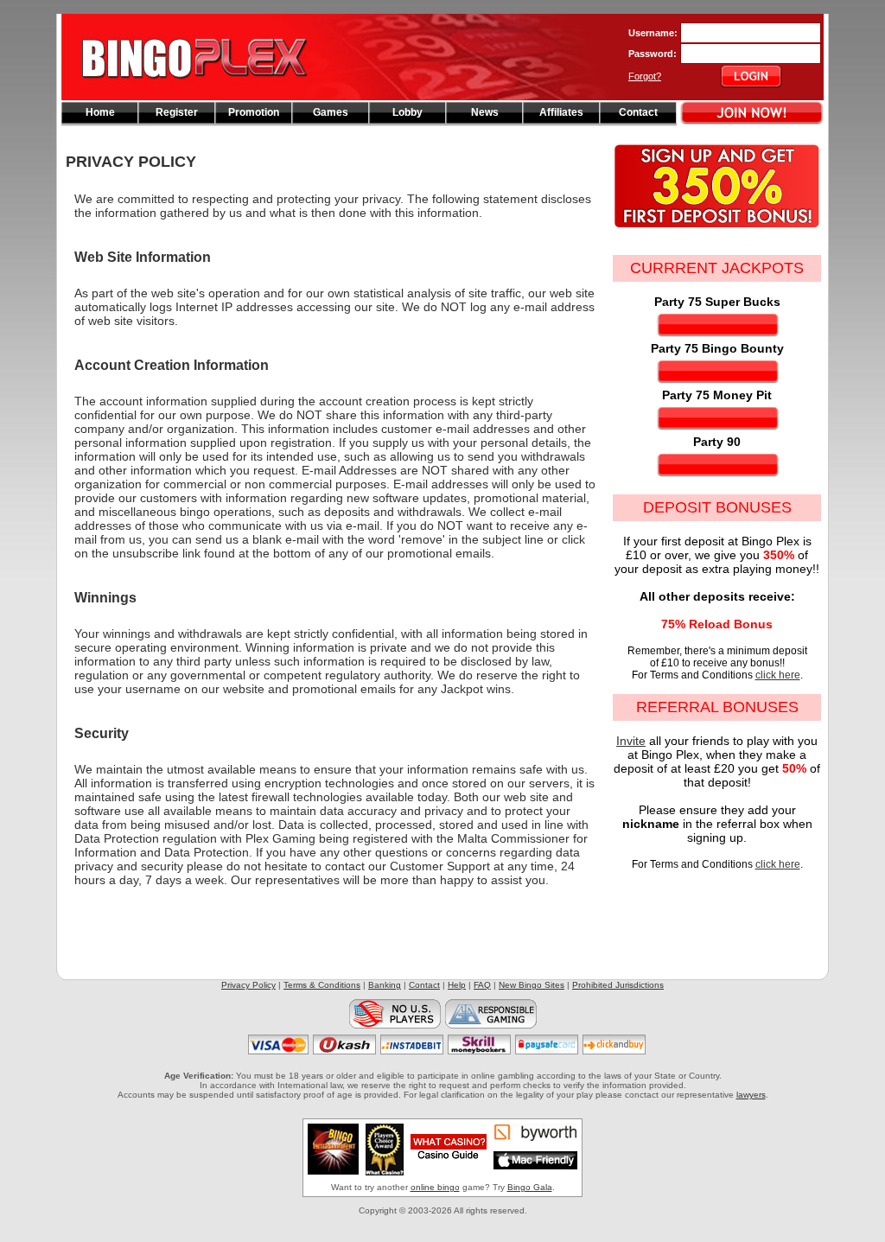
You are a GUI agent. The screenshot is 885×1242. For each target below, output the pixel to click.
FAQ (482, 985)
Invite (631, 741)
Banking (384, 985)
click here (777, 675)
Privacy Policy (248, 985)
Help (457, 985)
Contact (424, 985)
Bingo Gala (529, 1187)
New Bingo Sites (531, 985)
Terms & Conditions (321, 985)
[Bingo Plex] (201, 96)
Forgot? (644, 76)
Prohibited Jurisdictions (618, 985)
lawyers (751, 1094)
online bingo (435, 1187)
